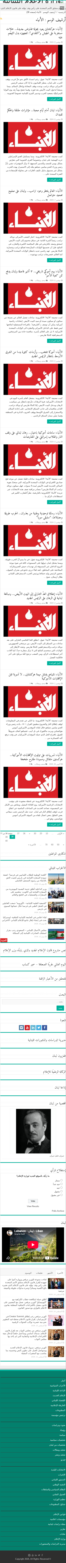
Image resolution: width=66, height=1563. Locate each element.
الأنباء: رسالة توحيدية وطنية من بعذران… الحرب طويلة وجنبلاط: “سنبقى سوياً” (33, 515)
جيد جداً (56, 1184)
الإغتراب (61, 1474)
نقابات (62, 1534)
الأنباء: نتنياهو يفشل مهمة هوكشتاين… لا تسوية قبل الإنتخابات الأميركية (35, 677)
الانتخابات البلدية (58, 1470)
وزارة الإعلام (59, 1539)
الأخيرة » (32, 844)
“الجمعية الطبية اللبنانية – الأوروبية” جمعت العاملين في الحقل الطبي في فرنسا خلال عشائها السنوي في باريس (24, 906)
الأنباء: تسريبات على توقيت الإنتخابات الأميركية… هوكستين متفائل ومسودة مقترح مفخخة (36, 757)
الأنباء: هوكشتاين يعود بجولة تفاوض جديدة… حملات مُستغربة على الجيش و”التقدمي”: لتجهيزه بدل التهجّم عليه (34, 33)
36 (24, 833)
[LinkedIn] (33, 1027)
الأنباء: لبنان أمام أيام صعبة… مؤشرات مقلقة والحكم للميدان (34, 112)
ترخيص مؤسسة (58, 1415)
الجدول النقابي (59, 1494)
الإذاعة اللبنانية (59, 1390)
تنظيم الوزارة (59, 1499)
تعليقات (39, 1273)
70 (46, 844)
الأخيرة (60, 1273)
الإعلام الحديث (59, 1395)
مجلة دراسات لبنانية (56, 1524)
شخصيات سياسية (57, 1440)
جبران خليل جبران (57, 1156)
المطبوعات (60, 1410)
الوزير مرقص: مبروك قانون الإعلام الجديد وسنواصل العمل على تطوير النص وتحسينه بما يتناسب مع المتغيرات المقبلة (26, 1350)
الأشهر (50, 1273)
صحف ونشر (60, 1455)
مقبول (57, 1191)
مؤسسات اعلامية (57, 1519)
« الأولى (60, 833)
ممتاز (57, 1180)
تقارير (62, 1529)
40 (6, 841)
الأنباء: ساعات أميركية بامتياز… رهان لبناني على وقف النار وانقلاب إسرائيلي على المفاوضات (33, 435)
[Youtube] (27, 1027)
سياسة (62, 1435)
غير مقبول (55, 1195)
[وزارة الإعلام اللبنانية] (33, 1)
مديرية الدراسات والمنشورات (52, 1544)
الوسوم (28, 1273)
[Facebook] (44, 1027)
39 (6, 837)
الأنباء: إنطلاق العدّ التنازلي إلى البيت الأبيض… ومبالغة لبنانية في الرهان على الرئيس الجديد (33, 596)
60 (52, 844)
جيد (58, 1188)
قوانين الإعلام (59, 1514)
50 (58, 844)
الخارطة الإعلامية (58, 1405)
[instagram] (21, 1027)
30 (35, 833)
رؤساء (62, 1430)
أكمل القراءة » (55, 99)
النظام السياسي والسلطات (53, 1489)
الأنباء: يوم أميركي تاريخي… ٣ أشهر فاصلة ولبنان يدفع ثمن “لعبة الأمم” (34, 273)
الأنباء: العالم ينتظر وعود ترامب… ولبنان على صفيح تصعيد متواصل (35, 193)
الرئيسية (62, 12)
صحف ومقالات (40, 42)
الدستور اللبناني (58, 1479)
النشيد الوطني (59, 1484)
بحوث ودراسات (58, 1425)
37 (18, 833)
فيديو (63, 1460)
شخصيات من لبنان (57, 1445)
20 (41, 833)
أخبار (63, 1380)
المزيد (4, 940)
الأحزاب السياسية (57, 1385)
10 (47, 833)
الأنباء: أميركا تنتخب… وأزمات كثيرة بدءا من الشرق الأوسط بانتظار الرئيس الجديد (33, 354)
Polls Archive (58, 1211)
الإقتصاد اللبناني (58, 1400)
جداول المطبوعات (57, 1504)
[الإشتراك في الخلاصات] (1, 18)
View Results (33, 1206)
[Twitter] (38, 1027)
